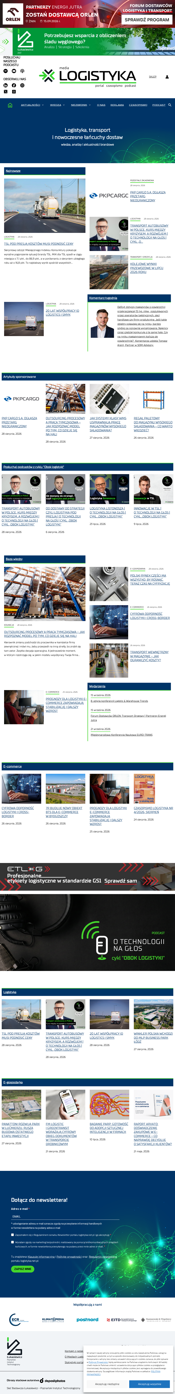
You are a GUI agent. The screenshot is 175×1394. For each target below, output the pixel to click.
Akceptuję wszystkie (149, 1384)
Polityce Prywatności (98, 1362)
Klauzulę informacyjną (41, 1256)
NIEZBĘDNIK (79, 105)
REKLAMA (117, 105)
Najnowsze (13, 170)
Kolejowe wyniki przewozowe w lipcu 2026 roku (146, 268)
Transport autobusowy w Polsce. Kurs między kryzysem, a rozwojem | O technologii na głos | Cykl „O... (149, 233)
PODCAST (159, 105)
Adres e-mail (19, 1209)
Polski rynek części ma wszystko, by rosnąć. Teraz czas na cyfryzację (150, 579)
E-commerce (137, 607)
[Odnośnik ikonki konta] (167, 76)
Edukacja (9, 625)
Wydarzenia (97, 686)
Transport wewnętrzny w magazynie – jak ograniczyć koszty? (149, 656)
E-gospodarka (137, 569)
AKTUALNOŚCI (30, 105)
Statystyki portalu (75, 1362)
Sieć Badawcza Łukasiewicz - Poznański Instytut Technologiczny (43, 1388)
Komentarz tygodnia (103, 298)
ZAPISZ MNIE (22, 1269)
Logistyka (9, 237)
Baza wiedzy (14, 559)
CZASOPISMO (138, 105)
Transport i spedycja (141, 257)
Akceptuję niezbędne (107, 1384)
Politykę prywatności (69, 1256)
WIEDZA (55, 105)
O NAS (101, 105)
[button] (43, 105)
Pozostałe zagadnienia (142, 180)
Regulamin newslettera (103, 1256)
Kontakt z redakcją (75, 1351)
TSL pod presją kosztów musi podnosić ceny (38, 243)
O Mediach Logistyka (77, 1357)
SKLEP (153, 77)
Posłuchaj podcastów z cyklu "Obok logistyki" (33, 466)
